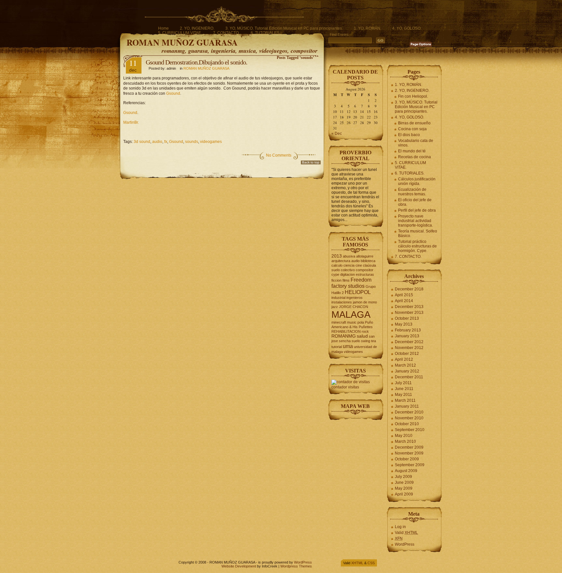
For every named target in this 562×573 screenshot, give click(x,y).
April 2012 (404, 359)
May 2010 (403, 435)
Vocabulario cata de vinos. (415, 142)
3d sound (142, 141)
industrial (338, 298)
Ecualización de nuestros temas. (412, 191)
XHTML (357, 563)
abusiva (349, 256)
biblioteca (368, 261)
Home (163, 28)
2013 (336, 256)
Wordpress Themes (296, 566)
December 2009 (409, 447)
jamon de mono (365, 302)
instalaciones (341, 302)
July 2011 (403, 383)
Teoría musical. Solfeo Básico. (417, 233)
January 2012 (407, 371)
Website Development (238, 566)
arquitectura (340, 261)
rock (365, 331)
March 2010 (405, 441)
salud (362, 336)
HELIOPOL (358, 292)
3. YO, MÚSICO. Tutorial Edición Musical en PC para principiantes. (284, 28)
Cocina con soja (412, 129)
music (351, 322)
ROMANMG (343, 336)
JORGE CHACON (353, 307)
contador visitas (345, 387)
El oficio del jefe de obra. (415, 202)
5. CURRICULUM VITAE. (180, 33)
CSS (371, 563)
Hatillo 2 (337, 293)
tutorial (336, 347)
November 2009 (409, 453)
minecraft (338, 322)
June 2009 (404, 482)
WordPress (404, 544)
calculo (336, 265)
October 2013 (407, 318)
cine (358, 265)
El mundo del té (412, 151)
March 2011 (405, 400)
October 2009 (407, 459)
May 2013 (403, 324)
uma (348, 346)
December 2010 (409, 412)
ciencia (349, 265)
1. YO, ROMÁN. (367, 28)
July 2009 (403, 476)
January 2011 (407, 406)
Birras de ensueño (414, 123)
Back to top (310, 162)
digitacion (347, 274)
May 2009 (403, 488)
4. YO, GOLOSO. (406, 28)
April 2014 (404, 301)
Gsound (173, 93)
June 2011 (404, 388)
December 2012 (409, 342)
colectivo (348, 270)
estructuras (365, 274)
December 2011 (409, 377)
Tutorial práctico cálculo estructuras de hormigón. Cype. (417, 246)
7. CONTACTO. (226, 33)
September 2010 (409, 429)
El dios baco (409, 135)
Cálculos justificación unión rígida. (416, 181)
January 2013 (407, 336)
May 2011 (403, 394)
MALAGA (350, 314)
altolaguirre (364, 256)
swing (365, 341)
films (346, 280)
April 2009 (404, 494)
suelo (356, 341)
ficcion (336, 280)
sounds (191, 141)
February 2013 (408, 330)
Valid (406, 532)
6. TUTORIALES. (265, 33)
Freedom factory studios (351, 283)
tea (373, 341)
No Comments (278, 155)
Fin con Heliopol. (413, 96)
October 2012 (407, 353)
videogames (211, 141)
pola (360, 322)
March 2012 (405, 365)
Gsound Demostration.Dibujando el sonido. (196, 62)
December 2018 (409, 289)
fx (165, 141)
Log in (400, 526)
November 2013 (409, 312)
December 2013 (409, 306)
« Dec (336, 133)
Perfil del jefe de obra (417, 210)
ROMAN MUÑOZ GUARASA (182, 42)
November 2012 (409, 347)
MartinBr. (131, 122)
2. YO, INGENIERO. (197, 28)
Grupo (371, 286)
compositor (364, 270)
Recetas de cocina (414, 157)
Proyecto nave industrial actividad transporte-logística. (415, 221)
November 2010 (409, 418)
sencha (345, 341)
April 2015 (404, 295)
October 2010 (407, 424)
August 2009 (406, 470)
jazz (334, 307)
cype (335, 274)
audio (157, 141)
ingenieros (354, 298)
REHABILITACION (346, 331)
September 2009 (409, 465)
